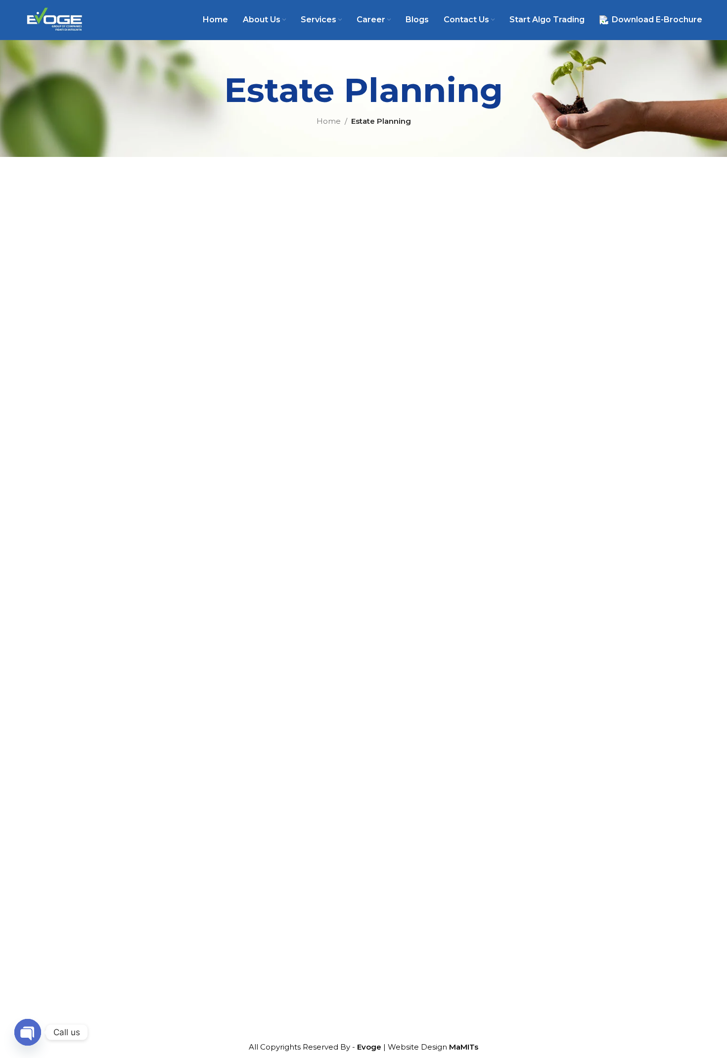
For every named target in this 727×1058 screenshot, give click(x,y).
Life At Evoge (256, 708)
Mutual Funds (399, 847)
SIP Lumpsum (541, 701)
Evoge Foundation (266, 850)
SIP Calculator (541, 686)
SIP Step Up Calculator (558, 716)
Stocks (385, 778)
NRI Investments (405, 708)
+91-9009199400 (564, 784)
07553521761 (556, 764)
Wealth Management (413, 691)
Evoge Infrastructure (270, 815)
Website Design (433, 1047)
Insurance (391, 882)
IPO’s (383, 830)
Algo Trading (255, 867)
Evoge (369, 1047)
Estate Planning (402, 760)
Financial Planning (407, 674)
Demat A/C (253, 778)
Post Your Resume (266, 743)
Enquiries (249, 760)
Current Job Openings (274, 726)
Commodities (398, 795)
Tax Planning (397, 743)
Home (329, 121)
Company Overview (269, 691)
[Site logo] (54, 19)
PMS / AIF (391, 864)
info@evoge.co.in (565, 804)
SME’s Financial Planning (419, 726)
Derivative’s (394, 812)
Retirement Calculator (557, 671)
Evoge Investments (268, 832)
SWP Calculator (544, 731)
